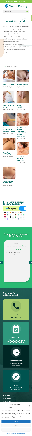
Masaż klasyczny (22, 246)
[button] (30, 406)
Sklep (4, 66)
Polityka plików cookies (11, 433)
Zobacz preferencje (16, 430)
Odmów (16, 425)
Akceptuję (16, 421)
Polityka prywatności (21, 433)
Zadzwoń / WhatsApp (16, 314)
